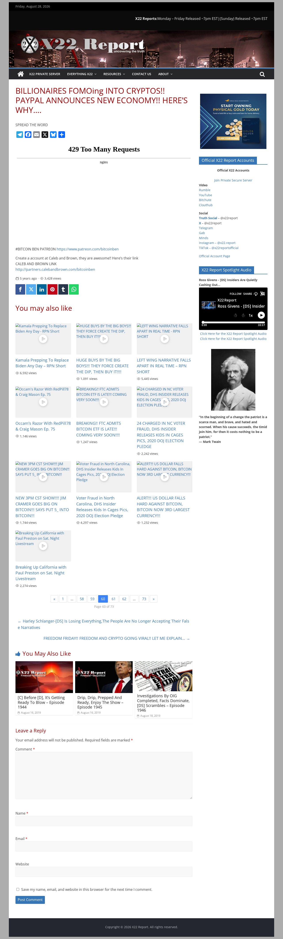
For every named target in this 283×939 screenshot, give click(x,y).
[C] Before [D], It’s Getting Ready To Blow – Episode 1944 (41, 702)
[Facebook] (20, 289)
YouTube (205, 195)
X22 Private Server (44, 74)
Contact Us (141, 74)
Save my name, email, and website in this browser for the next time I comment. (86, 889)
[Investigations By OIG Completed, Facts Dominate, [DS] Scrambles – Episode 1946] (163, 663)
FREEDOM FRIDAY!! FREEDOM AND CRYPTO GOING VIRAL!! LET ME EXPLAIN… (117, 638)
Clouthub (206, 205)
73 (144, 598)
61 (114, 598)
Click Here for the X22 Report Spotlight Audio (233, 333)
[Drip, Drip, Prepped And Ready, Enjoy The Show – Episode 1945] (104, 663)
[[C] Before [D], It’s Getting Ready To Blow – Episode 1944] (44, 663)
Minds (203, 238)
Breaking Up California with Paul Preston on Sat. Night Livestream (40, 572)
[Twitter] (31, 289)
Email (21, 838)
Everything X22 (80, 74)
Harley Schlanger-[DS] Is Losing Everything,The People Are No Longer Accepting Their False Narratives (103, 624)
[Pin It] (52, 289)
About (163, 74)
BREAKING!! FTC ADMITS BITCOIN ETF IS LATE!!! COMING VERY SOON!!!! (98, 429)
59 (92, 598)
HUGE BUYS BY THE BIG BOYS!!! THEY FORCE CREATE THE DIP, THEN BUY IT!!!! (102, 365)
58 (82, 598)
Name (21, 813)
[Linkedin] (42, 289)
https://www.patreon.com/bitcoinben (88, 249)
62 (124, 598)
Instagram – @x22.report (217, 243)
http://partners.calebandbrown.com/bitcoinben (55, 269)
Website (22, 864)
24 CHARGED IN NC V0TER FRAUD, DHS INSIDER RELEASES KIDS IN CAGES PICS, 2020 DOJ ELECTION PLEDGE (161, 435)
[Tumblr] (63, 289)
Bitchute (205, 200)
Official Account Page (214, 256)
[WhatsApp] (74, 289)
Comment (25, 749)
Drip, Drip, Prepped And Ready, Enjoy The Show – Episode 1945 (100, 702)
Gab (202, 233)
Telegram (206, 228)
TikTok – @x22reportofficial (219, 248)
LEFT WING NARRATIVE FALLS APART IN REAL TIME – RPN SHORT (164, 365)
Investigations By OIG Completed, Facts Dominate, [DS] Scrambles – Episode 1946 (163, 703)
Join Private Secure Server (233, 180)
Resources (112, 74)
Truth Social (208, 218)
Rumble (204, 190)
